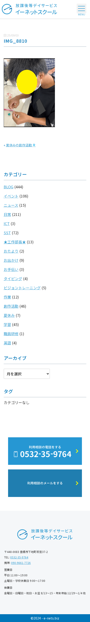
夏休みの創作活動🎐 (21, 145)
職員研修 (11, 333)
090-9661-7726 (21, 563)
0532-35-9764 (19, 557)
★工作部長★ (15, 242)
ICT (7, 223)
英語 (7, 343)
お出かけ (11, 260)
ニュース (11, 205)
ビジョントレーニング (22, 287)
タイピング (13, 278)
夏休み (9, 315)
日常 (7, 214)
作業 (7, 297)
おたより (11, 251)
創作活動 (11, 306)
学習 (7, 324)
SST (7, 232)
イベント (11, 196)
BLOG (8, 187)
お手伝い (11, 269)
